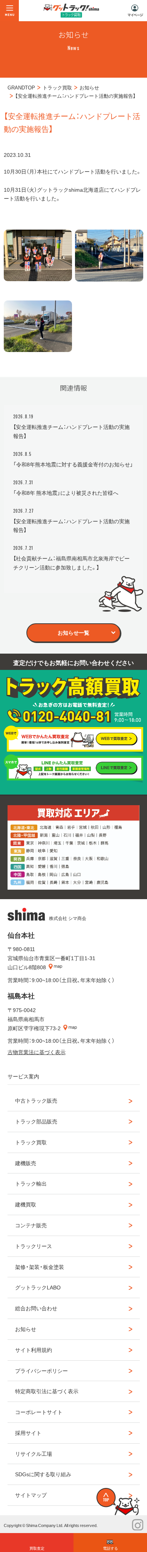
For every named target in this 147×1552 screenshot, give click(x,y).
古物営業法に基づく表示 (37, 1052)
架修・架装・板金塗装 (39, 1266)
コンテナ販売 (31, 1225)
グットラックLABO (38, 1287)
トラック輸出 (31, 1183)
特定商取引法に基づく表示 (46, 1391)
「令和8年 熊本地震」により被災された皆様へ (65, 492)
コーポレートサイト (39, 1412)
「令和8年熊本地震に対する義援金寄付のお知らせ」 (73, 464)
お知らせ (25, 1329)
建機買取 (25, 1204)
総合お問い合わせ (36, 1308)
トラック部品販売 (36, 1121)
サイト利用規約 (33, 1349)
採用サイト (28, 1432)
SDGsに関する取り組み (43, 1474)
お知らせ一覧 (73, 632)
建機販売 (25, 1163)
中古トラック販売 (36, 1100)
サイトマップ (31, 1495)
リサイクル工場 (33, 1453)
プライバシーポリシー (41, 1370)
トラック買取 (31, 1142)
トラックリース (33, 1246)
